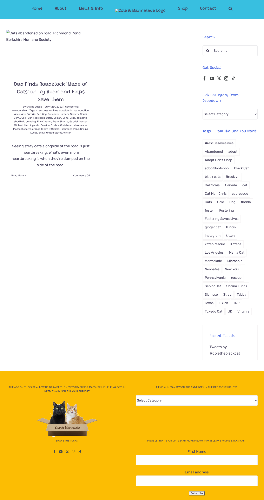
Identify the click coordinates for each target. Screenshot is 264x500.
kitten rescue (215, 244)
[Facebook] (205, 78)
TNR (236, 303)
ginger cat (213, 227)
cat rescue (240, 194)
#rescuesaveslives (47, 110)
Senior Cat (213, 286)
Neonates (212, 269)
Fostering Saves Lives (221, 219)
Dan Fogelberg (36, 117)
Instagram (212, 236)
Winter (67, 132)
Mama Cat (236, 252)
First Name (196, 451)
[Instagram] (226, 78)
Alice (17, 114)
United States (54, 132)
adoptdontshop (68, 110)
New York (232, 269)
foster (209, 210)
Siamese (211, 294)
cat (244, 185)
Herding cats (31, 125)
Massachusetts (22, 129)
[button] (214, 8)
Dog (232, 202)
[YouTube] (212, 78)
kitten (230, 236)
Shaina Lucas (34, 106)
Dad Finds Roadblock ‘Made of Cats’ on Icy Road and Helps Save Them (50, 92)
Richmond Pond (70, 129)
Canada (231, 185)
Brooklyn (232, 177)
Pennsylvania (215, 278)
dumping (31, 121)
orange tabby (40, 129)
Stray (227, 294)
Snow (42, 132)
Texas (209, 303)
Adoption (83, 110)
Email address (197, 472)
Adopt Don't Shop (218, 160)
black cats (212, 177)
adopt (232, 151)
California (212, 185)
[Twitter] (219, 78)
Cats (208, 202)
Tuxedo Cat (213, 311)
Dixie (72, 117)
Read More (17, 175)
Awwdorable (19, 110)
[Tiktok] (233, 78)
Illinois (231, 227)
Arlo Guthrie (28, 114)
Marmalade (80, 125)
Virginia (243, 311)
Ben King (42, 114)
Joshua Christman (61, 125)
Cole (24, 117)
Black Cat (241, 168)
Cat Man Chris (215, 194)
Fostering (226, 210)
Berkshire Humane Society (63, 114)
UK (230, 311)
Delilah (57, 117)
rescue (236, 278)
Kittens (235, 244)
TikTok (223, 303)
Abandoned (214, 151)
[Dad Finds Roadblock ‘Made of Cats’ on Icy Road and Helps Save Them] (50, 52)
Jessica (45, 125)
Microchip (235, 261)
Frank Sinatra (60, 121)
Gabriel (74, 121)
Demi (65, 117)
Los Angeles (214, 252)
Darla (49, 117)
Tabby (241, 294)
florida (246, 202)
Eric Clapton (44, 121)
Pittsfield (54, 129)
